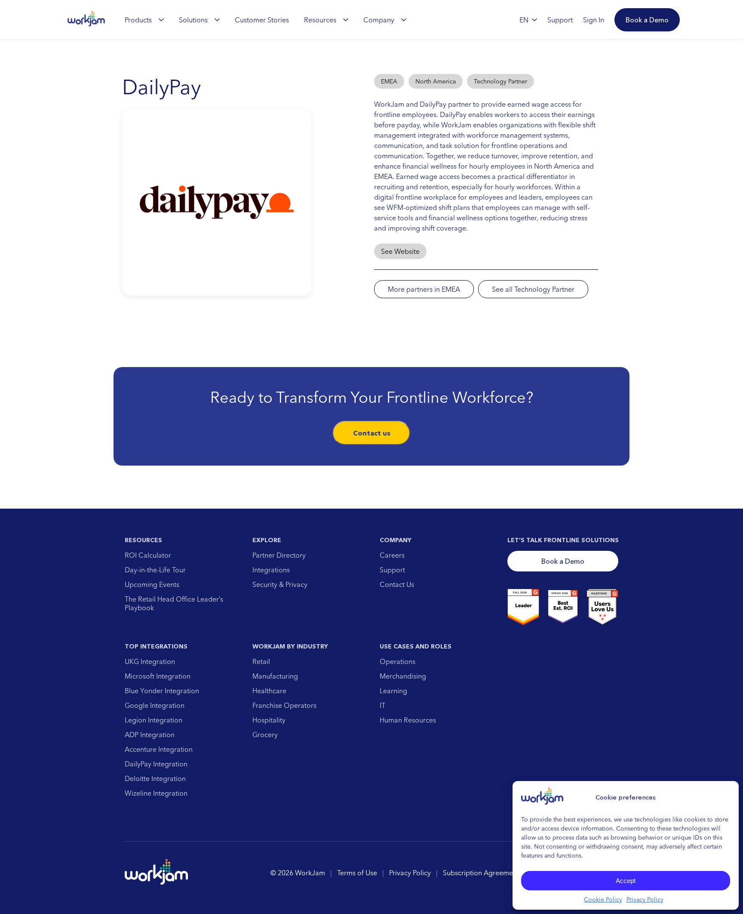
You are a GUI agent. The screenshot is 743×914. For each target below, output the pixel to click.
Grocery (265, 734)
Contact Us (397, 584)
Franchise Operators (284, 705)
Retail (261, 661)
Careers (392, 555)
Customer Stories (262, 19)
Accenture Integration (159, 749)
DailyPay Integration (156, 764)
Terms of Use (357, 872)
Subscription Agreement (481, 872)
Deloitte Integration (155, 778)
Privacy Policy (644, 899)
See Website (400, 251)
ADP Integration (150, 734)
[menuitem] (144, 20)
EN (523, 19)
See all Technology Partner (533, 289)
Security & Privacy (279, 584)
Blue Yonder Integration (162, 690)
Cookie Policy (603, 899)
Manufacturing (275, 676)
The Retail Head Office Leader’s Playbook (174, 603)
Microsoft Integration (157, 676)
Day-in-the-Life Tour (155, 569)
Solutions (193, 19)
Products (138, 19)
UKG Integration (150, 661)
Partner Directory (279, 555)
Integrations (271, 569)
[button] (647, 19)
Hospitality (269, 720)
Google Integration (154, 705)
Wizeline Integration (156, 793)
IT (382, 705)
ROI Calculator (148, 555)
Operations (397, 661)
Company (378, 19)
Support (392, 569)
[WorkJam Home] (86, 19)
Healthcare (269, 690)
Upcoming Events (152, 584)
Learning (393, 690)
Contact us (371, 433)
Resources (320, 19)
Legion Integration (153, 720)
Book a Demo (562, 561)
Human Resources (408, 720)
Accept (626, 880)
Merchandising (403, 676)
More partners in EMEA (424, 289)
